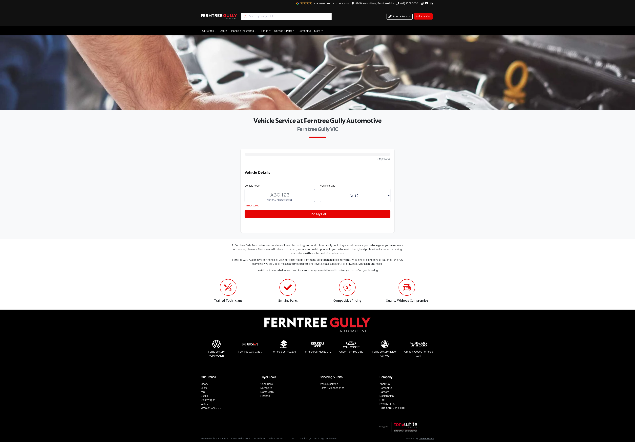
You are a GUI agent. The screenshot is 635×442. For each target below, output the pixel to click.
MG (203, 391)
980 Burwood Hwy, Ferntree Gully (374, 3)
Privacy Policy (387, 403)
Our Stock (208, 30)
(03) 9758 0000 (409, 3)
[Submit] (245, 16)
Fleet (382, 399)
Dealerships (387, 395)
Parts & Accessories (332, 388)
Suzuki (204, 395)
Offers (223, 30)
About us (385, 384)
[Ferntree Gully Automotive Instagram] (423, 3)
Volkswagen (208, 399)
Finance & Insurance (242, 30)
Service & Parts (283, 30)
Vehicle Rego (252, 185)
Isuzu (204, 388)
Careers (384, 391)
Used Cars (266, 384)
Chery (204, 384)
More (317, 30)
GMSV (204, 403)
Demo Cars (267, 391)
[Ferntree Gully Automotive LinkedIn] (432, 3)
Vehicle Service (329, 384)
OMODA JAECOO (211, 407)
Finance (265, 395)
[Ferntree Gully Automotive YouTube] (427, 3)
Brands (264, 30)
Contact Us (305, 30)
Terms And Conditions (392, 407)
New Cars (266, 388)
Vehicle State (328, 185)
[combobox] (286, 16)
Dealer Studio (426, 439)
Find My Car (317, 214)
